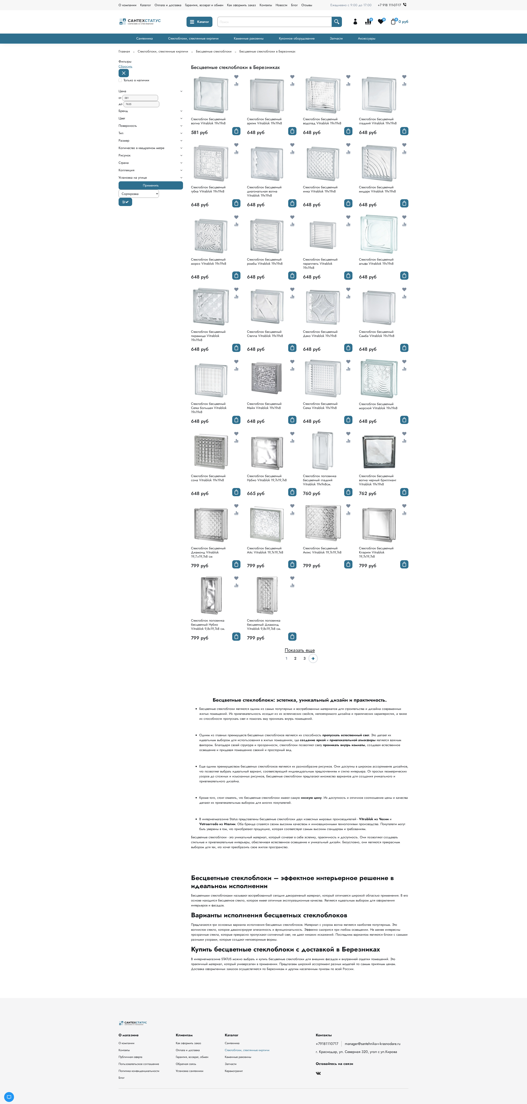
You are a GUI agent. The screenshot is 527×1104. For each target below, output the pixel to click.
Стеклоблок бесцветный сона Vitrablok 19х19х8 (208, 478)
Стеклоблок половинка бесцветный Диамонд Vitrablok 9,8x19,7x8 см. (264, 624)
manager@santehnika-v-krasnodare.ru (372, 1043)
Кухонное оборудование (297, 38)
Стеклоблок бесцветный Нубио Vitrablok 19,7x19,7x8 (267, 478)
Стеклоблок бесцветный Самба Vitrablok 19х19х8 (376, 333)
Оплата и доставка (168, 5)
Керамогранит (234, 1071)
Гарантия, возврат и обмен (204, 5)
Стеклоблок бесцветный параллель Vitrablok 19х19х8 (320, 263)
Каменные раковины (249, 38)
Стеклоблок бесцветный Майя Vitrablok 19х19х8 (264, 405)
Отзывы (306, 5)
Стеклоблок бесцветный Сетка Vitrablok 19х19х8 (320, 405)
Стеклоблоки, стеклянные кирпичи (193, 38)
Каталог (145, 5)
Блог (294, 5)
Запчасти (336, 38)
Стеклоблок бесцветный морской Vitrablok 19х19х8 (378, 406)
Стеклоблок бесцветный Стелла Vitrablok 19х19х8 (265, 333)
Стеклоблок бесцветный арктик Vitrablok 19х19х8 (264, 121)
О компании (127, 5)
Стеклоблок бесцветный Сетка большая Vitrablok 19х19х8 (208, 407)
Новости (281, 5)
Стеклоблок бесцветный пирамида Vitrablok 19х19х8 (208, 335)
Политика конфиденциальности (139, 1071)
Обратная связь (186, 1064)
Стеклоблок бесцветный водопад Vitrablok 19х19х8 (322, 121)
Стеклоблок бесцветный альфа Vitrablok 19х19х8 (376, 261)
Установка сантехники (189, 1071)
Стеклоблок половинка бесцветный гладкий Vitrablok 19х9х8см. (319, 480)
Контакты (266, 5)
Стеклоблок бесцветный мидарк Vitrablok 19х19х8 (377, 189)
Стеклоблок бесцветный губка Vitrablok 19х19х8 (208, 189)
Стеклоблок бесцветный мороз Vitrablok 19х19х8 (208, 261)
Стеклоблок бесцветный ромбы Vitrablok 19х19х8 (265, 261)
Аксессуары (366, 38)
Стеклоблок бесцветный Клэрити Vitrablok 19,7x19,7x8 (376, 552)
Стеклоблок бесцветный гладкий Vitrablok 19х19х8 (378, 121)
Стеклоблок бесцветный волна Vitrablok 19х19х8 (208, 121)
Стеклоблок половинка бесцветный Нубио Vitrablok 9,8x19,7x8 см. (208, 624)
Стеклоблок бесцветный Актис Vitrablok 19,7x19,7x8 (322, 550)
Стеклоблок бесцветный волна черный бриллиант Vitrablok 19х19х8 (377, 480)
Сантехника (144, 38)
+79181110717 (327, 1043)
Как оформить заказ (241, 5)
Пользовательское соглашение (139, 1064)
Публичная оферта (130, 1057)
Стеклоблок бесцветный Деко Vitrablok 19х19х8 (320, 333)
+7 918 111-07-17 (389, 5)
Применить (151, 185)
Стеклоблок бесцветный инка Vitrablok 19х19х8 (320, 189)
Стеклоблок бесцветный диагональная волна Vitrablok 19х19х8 (264, 191)
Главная (124, 51)
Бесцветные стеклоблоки (214, 51)
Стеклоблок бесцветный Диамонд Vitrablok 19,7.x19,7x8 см (208, 552)
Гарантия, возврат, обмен (192, 1057)
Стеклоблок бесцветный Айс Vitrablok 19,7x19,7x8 (265, 550)
